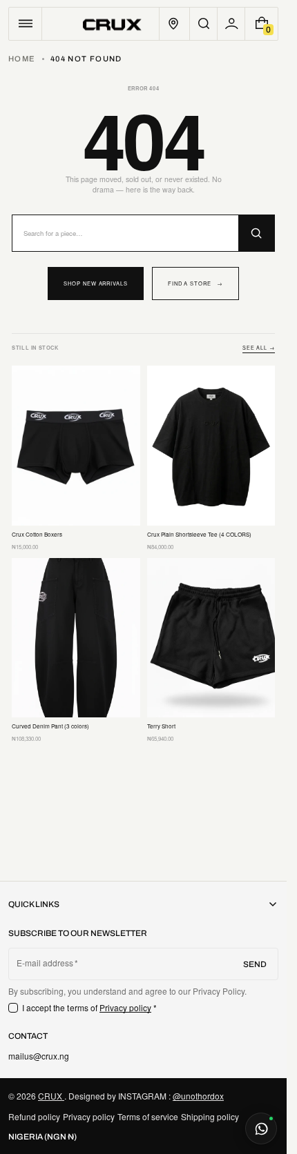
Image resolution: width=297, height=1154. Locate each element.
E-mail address (45, 962)
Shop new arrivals (96, 283)
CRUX (51, 1096)
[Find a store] (173, 24)
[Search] (256, 233)
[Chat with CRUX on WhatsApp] (261, 1128)
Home (21, 58)
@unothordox (198, 1096)
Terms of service (147, 1116)
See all (258, 348)
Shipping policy (210, 1116)
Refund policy (34, 1116)
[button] (25, 24)
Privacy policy (125, 1007)
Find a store (195, 283)
